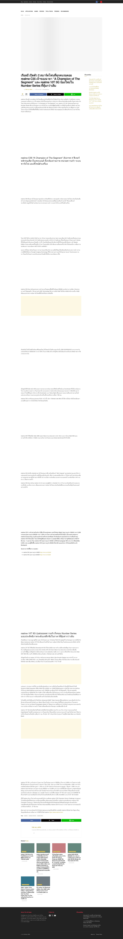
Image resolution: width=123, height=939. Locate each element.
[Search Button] (101, 11)
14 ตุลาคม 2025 (71, 862)
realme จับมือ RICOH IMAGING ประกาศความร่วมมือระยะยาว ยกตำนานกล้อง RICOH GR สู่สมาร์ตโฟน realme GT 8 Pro (74, 858)
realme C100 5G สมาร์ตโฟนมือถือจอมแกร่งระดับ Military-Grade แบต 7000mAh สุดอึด (27, 857)
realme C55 (40, 815)
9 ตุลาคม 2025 (24, 900)
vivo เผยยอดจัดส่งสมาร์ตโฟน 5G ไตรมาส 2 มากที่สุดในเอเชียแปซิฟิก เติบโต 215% (95, 107)
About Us (93, 934)
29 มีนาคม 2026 (40, 873)
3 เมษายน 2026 (24, 861)
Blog (22, 1)
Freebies (44, 1)
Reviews (34, 1)
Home (22, 15)
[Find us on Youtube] (101, 1)
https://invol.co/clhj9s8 (45, 552)
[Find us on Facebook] (97, 1)
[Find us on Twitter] (99, 1)
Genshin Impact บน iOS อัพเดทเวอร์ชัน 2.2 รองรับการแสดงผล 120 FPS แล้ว (95, 94)
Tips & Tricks (39, 1)
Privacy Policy (99, 934)
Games (30, 1)
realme (25, 815)
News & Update (41, 851)
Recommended (50, 1)
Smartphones (27, 15)
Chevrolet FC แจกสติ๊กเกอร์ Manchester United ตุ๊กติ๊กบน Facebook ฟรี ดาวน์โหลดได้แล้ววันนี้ (92, 916)
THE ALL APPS (28, 89)
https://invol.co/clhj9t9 (45, 555)
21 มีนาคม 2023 (38, 89)
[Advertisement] (51, 306)
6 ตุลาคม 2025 (39, 894)
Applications (26, 1)
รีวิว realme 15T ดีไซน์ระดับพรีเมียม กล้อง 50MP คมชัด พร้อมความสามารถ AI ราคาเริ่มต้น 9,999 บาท (43, 890)
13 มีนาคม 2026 (56, 869)
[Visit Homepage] (61, 6)
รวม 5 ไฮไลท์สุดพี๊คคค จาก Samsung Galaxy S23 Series (94, 88)
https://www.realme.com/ (56, 812)
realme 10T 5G (32, 815)
